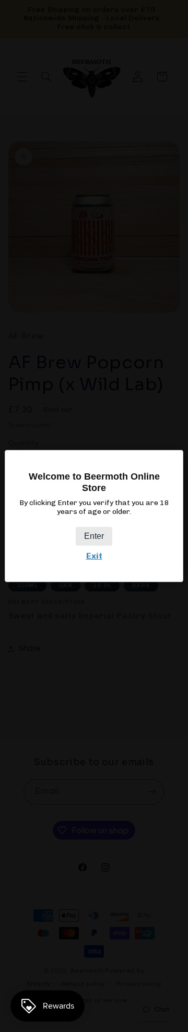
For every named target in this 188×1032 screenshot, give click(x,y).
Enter (94, 536)
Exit (94, 556)
